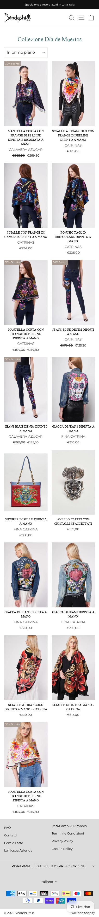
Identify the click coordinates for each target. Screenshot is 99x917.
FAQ (7, 827)
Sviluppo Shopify (83, 913)
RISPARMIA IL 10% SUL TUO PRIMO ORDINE (48, 866)
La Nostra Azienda (18, 850)
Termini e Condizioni (68, 833)
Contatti (10, 835)
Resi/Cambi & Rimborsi (69, 826)
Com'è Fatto (13, 843)
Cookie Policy (62, 849)
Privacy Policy (62, 841)
